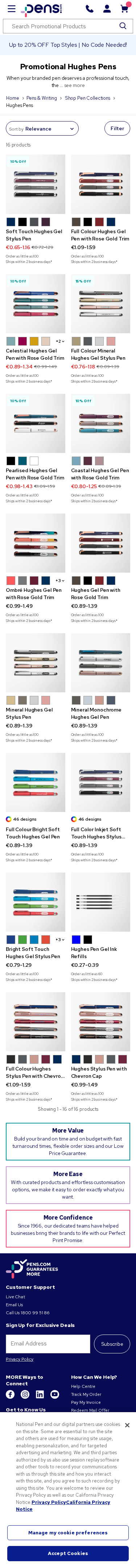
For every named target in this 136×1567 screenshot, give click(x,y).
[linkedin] (40, 1397)
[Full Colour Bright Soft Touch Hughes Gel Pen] (35, 782)
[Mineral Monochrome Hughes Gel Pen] (101, 663)
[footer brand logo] (32, 1269)
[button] (11, 222)
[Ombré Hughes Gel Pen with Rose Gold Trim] (35, 543)
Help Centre (83, 1386)
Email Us (14, 1305)
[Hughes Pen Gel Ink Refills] (101, 902)
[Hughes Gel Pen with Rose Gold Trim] (101, 543)
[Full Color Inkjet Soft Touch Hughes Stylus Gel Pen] (101, 782)
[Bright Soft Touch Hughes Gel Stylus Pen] (35, 902)
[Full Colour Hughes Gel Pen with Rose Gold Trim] (101, 184)
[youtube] (54, 1397)
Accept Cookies (68, 1553)
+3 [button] (58, 580)
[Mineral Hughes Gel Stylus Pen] (35, 663)
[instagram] (25, 1397)
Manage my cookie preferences (68, 1533)
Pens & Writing (41, 98)
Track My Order (86, 1394)
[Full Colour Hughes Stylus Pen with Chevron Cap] (35, 1022)
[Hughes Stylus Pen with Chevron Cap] (101, 1022)
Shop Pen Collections (87, 98)
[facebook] (11, 1397)
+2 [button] (58, 341)
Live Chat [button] (15, 1297)
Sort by (16, 129)
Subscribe (112, 1344)
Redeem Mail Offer (90, 1410)
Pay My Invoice (86, 1402)
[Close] (127, 1425)
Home (12, 98)
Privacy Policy (19, 1359)
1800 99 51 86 (35, 1313)
